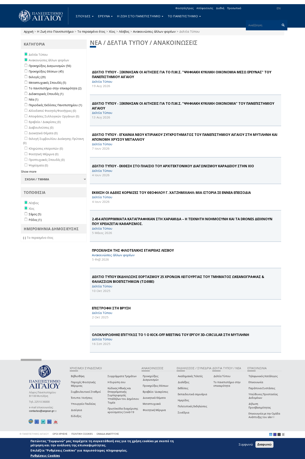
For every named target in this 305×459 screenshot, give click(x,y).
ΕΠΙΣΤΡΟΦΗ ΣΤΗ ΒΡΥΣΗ (111, 308)
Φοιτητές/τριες (184, 8)
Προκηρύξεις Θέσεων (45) (46, 71)
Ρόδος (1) (35, 220)
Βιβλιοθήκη (77, 376)
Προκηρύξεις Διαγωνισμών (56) (50, 66)
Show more (29, 172)
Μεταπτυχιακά (152, 404)
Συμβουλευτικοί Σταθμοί (86, 392)
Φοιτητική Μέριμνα (154, 410)
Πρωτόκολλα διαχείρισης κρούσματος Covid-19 (123, 410)
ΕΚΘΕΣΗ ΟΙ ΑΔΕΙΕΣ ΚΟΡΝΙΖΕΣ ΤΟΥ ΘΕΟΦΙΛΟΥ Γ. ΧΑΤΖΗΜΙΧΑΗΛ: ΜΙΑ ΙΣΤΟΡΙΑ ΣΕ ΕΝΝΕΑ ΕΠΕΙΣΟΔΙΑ (171, 192)
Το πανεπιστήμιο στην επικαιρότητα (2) (55, 88)
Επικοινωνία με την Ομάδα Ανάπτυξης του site (264, 415)
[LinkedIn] (49, 421)
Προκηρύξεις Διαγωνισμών (151, 377)
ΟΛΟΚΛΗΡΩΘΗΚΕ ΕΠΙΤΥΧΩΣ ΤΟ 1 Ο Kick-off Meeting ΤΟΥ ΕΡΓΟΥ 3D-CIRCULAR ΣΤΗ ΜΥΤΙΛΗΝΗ (170, 334)
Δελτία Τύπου (222, 376)
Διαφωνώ (264, 444)
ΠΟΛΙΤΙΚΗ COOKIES (82, 433)
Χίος (112, 31)
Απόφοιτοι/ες (204, 8)
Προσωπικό (234, 8)
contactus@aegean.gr (42, 411)
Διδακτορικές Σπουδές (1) (46, 94)
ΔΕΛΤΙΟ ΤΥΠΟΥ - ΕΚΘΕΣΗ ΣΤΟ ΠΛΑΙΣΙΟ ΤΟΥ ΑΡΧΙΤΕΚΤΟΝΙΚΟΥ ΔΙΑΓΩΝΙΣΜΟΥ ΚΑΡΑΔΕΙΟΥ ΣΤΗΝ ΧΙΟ (173, 166)
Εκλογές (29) (37, 77)
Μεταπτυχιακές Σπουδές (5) (47, 83)
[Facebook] (36, 421)
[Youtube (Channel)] (55, 421)
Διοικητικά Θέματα (154, 398)
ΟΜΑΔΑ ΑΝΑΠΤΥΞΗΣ (107, 433)
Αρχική (28, 31)
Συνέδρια (183, 412)
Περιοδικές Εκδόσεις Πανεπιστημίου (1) (55, 105)
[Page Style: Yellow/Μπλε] (275, 434)
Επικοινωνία (256, 382)
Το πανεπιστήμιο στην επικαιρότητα (227, 384)
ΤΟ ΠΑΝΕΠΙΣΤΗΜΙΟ (183, 16)
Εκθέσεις (183, 388)
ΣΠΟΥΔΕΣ (84, 16)
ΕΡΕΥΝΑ (104, 16)
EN (279, 8)
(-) (25, 238)
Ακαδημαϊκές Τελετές (190, 376)
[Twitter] (43, 421)
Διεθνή (220, 8)
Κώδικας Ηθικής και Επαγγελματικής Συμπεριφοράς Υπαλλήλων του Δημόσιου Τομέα (123, 395)
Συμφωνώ (246, 444)
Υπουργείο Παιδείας (83, 404)
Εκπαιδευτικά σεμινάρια (192, 394)
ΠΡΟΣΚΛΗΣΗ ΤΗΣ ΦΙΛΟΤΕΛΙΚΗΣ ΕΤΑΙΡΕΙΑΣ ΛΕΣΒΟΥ (133, 250)
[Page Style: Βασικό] (270, 434)
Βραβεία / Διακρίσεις (155, 392)
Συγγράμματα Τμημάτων (122, 376)
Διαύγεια (76, 410)
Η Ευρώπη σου (117, 382)
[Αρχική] (43, 16)
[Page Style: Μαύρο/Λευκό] (283, 434)
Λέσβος (124, 31)
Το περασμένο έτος (91, 31)
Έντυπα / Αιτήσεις (81, 398)
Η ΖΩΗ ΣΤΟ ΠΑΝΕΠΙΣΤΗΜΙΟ (139, 16)
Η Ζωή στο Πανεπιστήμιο (55, 31)
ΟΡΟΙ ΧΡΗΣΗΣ (59, 433)
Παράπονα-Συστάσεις (262, 388)
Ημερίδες (183, 400)
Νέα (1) (33, 99)
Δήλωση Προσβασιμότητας (260, 405)
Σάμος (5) (35, 214)
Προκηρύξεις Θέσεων (155, 386)
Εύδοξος (76, 416)
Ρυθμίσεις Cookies (45, 455)
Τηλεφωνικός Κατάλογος (263, 376)
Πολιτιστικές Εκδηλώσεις (192, 406)
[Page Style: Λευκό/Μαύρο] (279, 434)
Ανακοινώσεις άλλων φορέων (154, 31)
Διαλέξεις (183, 382)
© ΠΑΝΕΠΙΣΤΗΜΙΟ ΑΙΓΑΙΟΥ (34, 433)
